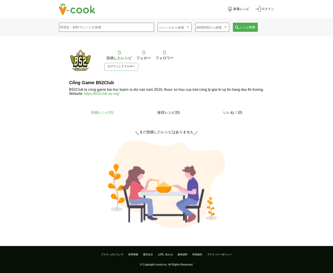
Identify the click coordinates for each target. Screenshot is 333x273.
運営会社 (148, 254)
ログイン (267, 9)
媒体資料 (183, 254)
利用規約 (197, 254)
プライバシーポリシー (219, 254)
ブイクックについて (112, 254)
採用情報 (133, 254)
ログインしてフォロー (121, 66)
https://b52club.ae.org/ (101, 94)
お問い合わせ (165, 254)
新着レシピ (241, 9)
